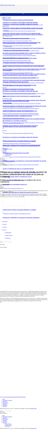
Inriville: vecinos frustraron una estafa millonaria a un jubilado (19, 141)
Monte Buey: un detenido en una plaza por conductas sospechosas (21, 145)
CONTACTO (5, 6)
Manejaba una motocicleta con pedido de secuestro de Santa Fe (20, 192)
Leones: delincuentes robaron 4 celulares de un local (17, 176)
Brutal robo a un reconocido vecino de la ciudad (16, 153)
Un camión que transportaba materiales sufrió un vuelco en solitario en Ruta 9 (24, 74)
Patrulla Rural (22, 397)
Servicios (4, 151)
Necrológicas (8, 153)
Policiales (4, 87)
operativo (17, 397)
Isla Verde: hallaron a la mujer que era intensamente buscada (19, 126)
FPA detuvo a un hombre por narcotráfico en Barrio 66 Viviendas (20, 24)
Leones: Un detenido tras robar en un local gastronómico (18, 168)
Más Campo (5, 148)
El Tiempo (5, 150)
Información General (7, 17)
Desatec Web (33, 408)
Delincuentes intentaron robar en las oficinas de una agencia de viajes (21, 33)
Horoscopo (7, 155)
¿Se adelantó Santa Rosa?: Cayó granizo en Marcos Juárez (18, 89)
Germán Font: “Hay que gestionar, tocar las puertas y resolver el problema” (23, 34)
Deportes (4, 149)
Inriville (13, 397)
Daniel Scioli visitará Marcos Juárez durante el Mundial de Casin (20, 75)
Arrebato (10, 397)
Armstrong (5, 397)
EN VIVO (4, 2)
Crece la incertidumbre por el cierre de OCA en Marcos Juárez (20, 43)
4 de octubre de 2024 (4, 184)
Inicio (4, 14)
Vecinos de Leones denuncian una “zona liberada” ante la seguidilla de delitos (24, 80)
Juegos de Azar (8, 154)
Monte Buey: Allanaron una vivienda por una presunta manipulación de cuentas (24, 161)
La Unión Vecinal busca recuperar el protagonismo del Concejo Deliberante (23, 48)
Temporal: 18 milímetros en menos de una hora (15, 81)
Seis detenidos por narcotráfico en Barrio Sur (15, 184)
